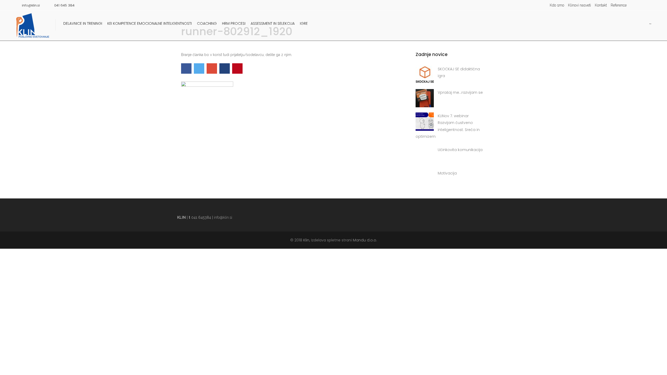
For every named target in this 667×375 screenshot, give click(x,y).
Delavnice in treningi (82, 23)
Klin (306, 240)
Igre (304, 23)
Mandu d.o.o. (365, 240)
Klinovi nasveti (579, 5)
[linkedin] (647, 5)
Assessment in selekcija (273, 23)
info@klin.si (223, 217)
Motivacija (447, 173)
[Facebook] (640, 5)
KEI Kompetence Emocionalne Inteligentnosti (149, 23)
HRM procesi (233, 23)
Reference (619, 5)
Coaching (207, 23)
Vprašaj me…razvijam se (460, 92)
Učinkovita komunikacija (460, 149)
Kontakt (601, 5)
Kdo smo (557, 5)
